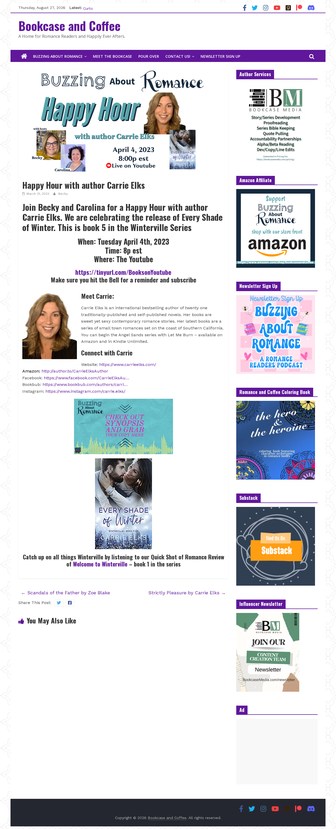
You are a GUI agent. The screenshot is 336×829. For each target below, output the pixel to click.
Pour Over (148, 56)
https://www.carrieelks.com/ (127, 364)
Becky (63, 194)
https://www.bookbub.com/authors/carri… (85, 384)
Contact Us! (177, 56)
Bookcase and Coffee (69, 25)
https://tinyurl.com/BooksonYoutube (123, 272)
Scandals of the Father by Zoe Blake (65, 592)
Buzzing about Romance (58, 56)
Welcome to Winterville (100, 564)
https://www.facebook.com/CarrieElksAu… (86, 377)
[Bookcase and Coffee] (24, 56)
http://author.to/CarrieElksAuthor (74, 371)
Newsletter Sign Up (220, 56)
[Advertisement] (277, 751)
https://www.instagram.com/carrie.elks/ (85, 391)
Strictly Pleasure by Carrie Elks (187, 592)
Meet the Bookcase (112, 56)
